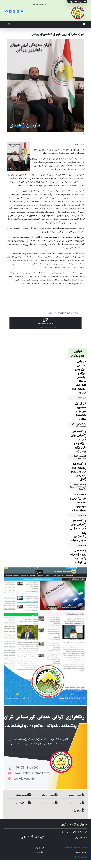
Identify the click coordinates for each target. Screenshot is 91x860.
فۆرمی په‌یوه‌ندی (81, 856)
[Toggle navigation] (9, 24)
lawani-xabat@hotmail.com (75, 847)
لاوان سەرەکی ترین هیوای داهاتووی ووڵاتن (45, 327)
